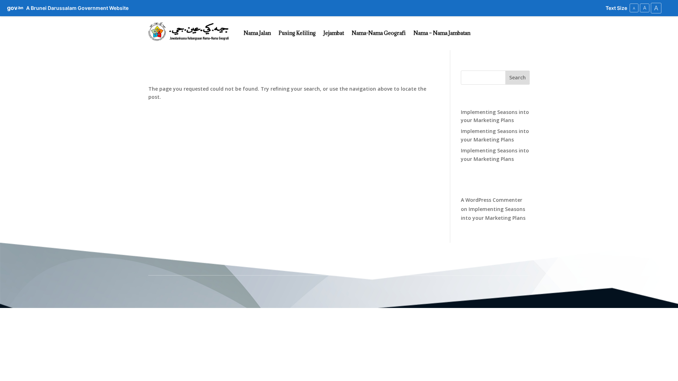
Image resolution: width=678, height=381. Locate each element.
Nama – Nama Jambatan (442, 33)
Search (517, 77)
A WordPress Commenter (491, 199)
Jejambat (333, 33)
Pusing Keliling (297, 33)
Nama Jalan (257, 33)
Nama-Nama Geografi (379, 33)
